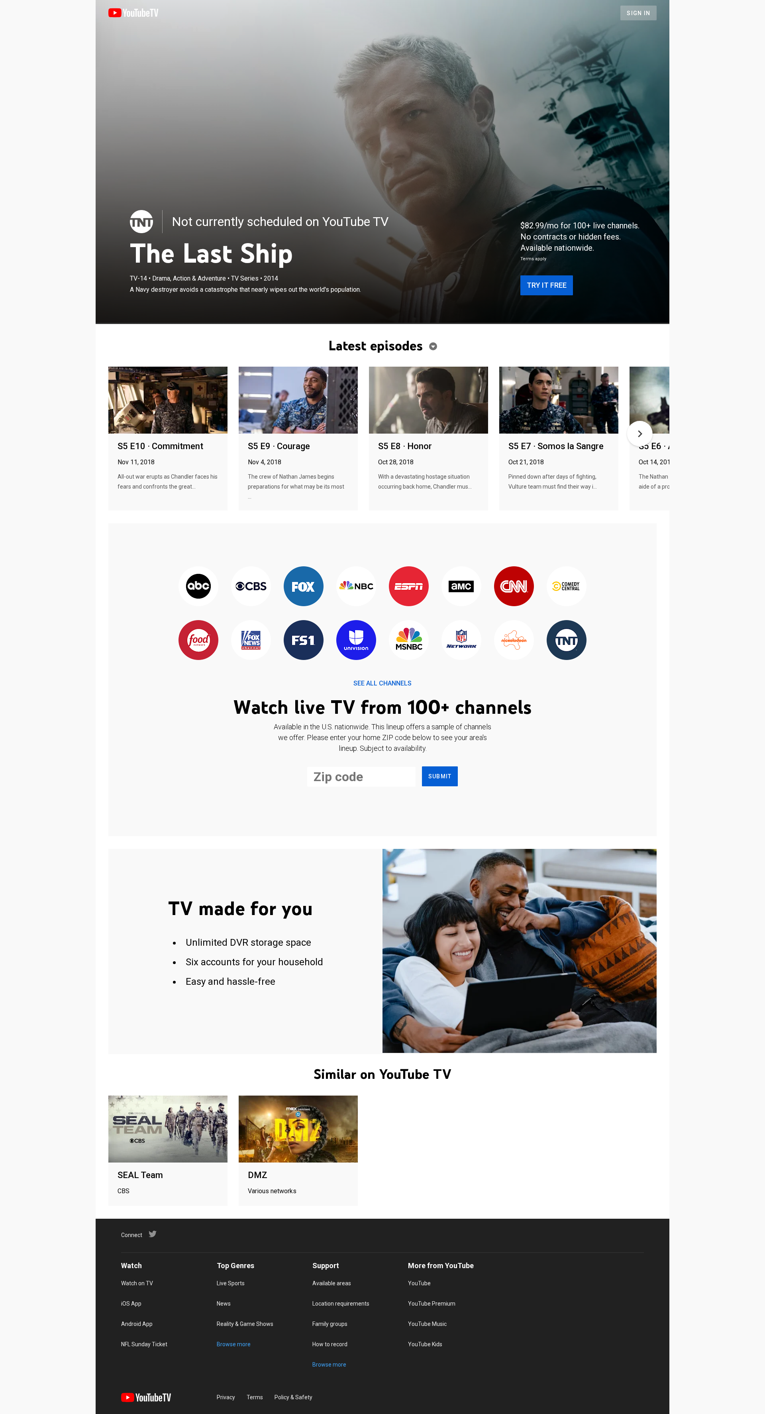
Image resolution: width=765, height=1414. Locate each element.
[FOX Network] (303, 587)
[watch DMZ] (298, 1130)
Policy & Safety (293, 1397)
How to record (329, 1344)
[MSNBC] (408, 641)
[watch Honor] (428, 401)
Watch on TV (137, 1283)
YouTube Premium (431, 1303)
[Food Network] (198, 641)
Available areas (331, 1283)
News (224, 1303)
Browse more (234, 1344)
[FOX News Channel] (251, 641)
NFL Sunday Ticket (144, 1344)
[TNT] (141, 221)
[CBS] (251, 587)
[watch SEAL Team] (168, 1130)
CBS (123, 1191)
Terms (255, 1397)
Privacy (226, 1397)
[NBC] (356, 587)
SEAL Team (140, 1175)
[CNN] (514, 587)
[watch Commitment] (168, 401)
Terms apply (533, 258)
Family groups (329, 1324)
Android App (137, 1324)
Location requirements (340, 1303)
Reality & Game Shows (245, 1324)
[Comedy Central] (566, 587)
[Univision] (356, 641)
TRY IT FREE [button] (547, 285)
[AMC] (461, 587)
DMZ (257, 1175)
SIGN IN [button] (638, 13)
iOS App (131, 1303)
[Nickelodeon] (514, 641)
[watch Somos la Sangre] (558, 401)
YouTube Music (427, 1324)
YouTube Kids (425, 1344)
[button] (640, 433)
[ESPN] (408, 587)
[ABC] (198, 587)
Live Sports (231, 1283)
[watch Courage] (298, 401)
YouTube (419, 1283)
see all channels (382, 683)
